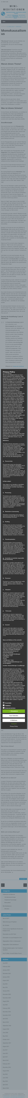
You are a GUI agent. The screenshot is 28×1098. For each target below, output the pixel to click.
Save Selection (13, 715)
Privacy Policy (14, 726)
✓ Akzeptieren (14, 711)
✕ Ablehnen (13, 720)
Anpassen (14, 723)
